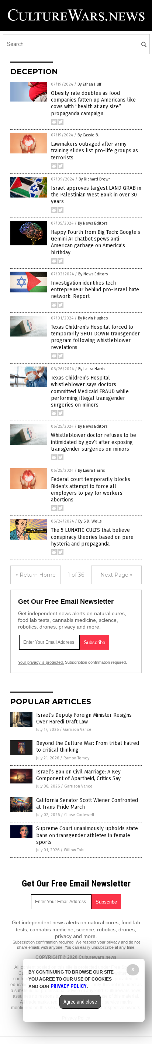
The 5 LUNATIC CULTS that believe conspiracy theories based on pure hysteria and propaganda (92, 537)
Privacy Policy (69, 986)
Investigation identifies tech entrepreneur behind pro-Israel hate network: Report (95, 289)
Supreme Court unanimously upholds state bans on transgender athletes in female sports (87, 835)
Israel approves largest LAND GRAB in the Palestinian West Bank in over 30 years (96, 195)
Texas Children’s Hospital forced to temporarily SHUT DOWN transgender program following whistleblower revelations (95, 337)
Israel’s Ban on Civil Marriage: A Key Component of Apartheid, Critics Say (78, 775)
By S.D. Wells (89, 521)
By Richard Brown (95, 179)
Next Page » (116, 574)
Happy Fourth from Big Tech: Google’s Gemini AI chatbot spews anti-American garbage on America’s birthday (95, 242)
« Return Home (35, 574)
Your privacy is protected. (41, 662)
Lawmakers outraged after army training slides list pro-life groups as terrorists (94, 150)
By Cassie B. (88, 135)
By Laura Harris (91, 369)
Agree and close (80, 1002)
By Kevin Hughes (93, 318)
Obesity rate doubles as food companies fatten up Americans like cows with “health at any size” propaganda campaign (93, 103)
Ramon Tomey (76, 758)
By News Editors (92, 223)
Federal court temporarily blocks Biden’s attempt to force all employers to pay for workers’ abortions (90, 489)
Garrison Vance (77, 729)
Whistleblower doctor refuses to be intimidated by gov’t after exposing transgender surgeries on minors (93, 442)
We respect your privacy (98, 942)
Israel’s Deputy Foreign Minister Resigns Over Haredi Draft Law (84, 718)
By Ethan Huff (89, 84)
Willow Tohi (74, 850)
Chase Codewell (79, 814)
